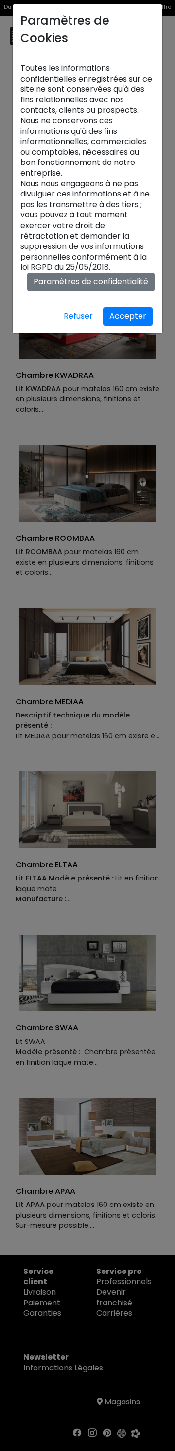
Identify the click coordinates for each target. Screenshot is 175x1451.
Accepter (127, 316)
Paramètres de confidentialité (91, 281)
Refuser (78, 316)
